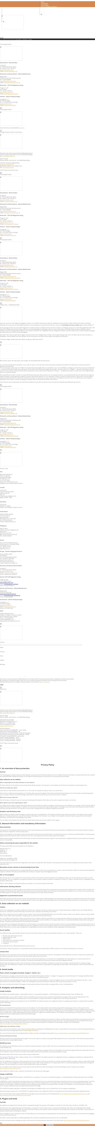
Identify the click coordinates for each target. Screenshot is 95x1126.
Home (42, 2)
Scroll (1, 38)
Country (2, 651)
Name (1, 647)
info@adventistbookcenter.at (12, 82)
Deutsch (22, 128)
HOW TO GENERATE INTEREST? (11, 13)
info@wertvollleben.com (10, 71)
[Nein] (53, 1125)
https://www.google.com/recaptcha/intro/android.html (15, 1095)
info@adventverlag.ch (10, 105)
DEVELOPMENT (7, 12)
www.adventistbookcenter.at (8, 81)
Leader (43, 9)
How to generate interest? (49, 6)
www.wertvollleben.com (6, 70)
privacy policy (46, 682)
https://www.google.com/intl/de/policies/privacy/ (73, 1094)
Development (45, 5)
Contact (43, 13)
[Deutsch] (44, 14)
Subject (2, 660)
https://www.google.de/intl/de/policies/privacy (76, 1120)
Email (1, 656)
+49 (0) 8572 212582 (8, 167)
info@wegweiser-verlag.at (11, 94)
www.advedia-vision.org (6, 726)
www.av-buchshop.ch (6, 104)
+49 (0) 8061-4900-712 (9, 156)
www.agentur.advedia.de (7, 164)
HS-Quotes (44, 8)
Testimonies (44, 3)
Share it (43, 11)
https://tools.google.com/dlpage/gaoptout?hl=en (13, 1023)
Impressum (24, 39)
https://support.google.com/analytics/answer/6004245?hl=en (72, 1033)
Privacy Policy (18, 39)
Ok (44, 1125)
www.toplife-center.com (6, 92)
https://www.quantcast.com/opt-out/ (10, 1068)
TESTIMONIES (7, 10)
